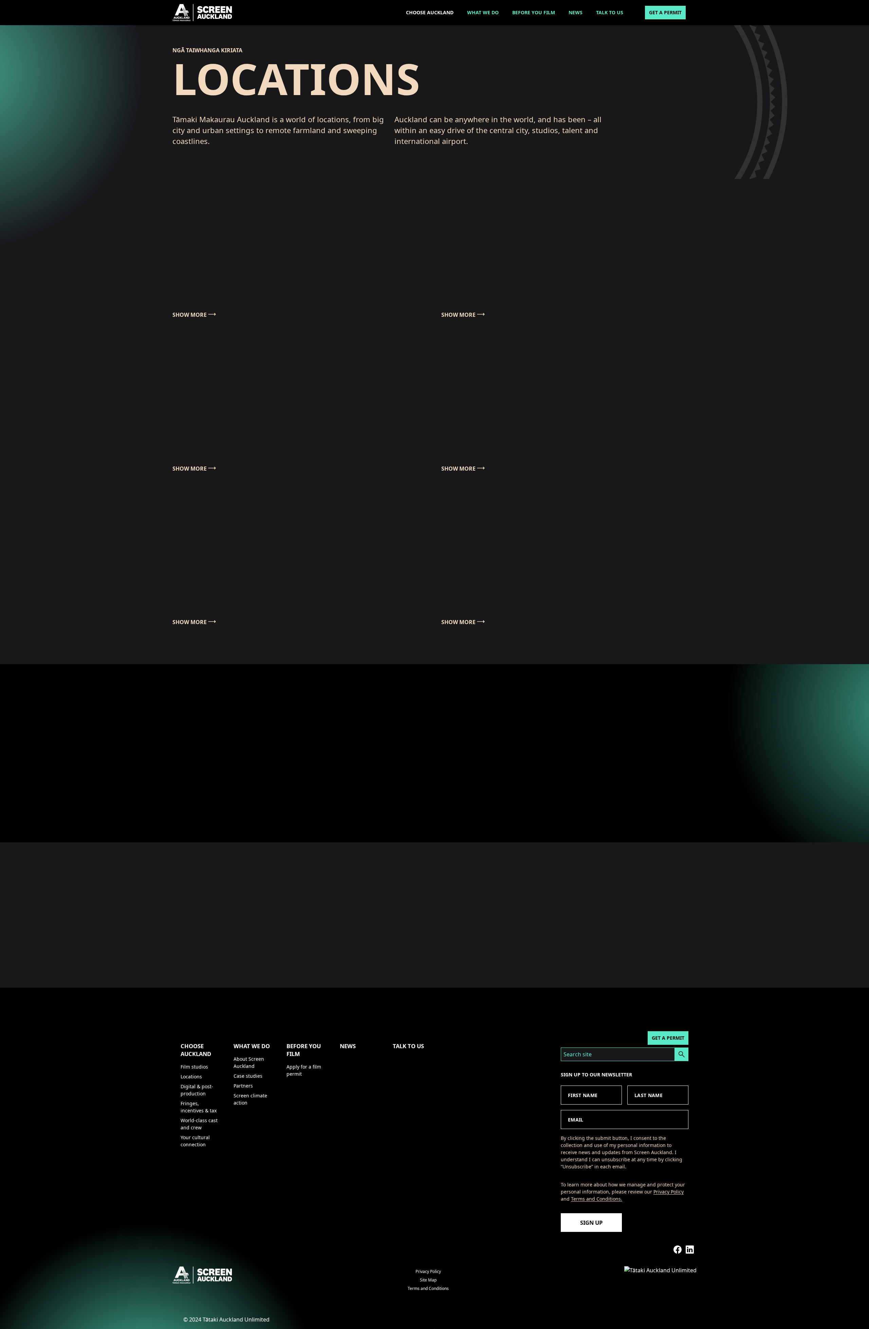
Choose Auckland (430, 12)
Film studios (194, 1066)
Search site (577, 1054)
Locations (191, 1076)
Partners (243, 1085)
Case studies (248, 1076)
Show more (189, 314)
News (576, 12)
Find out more (209, 789)
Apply (681, 1054)
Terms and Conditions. (596, 1199)
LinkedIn (690, 1249)
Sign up (591, 1222)
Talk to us (609, 12)
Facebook (677, 1249)
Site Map (428, 1280)
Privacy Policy (668, 1191)
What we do (483, 12)
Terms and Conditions (428, 1288)
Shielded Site (665, 1249)
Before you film (533, 12)
